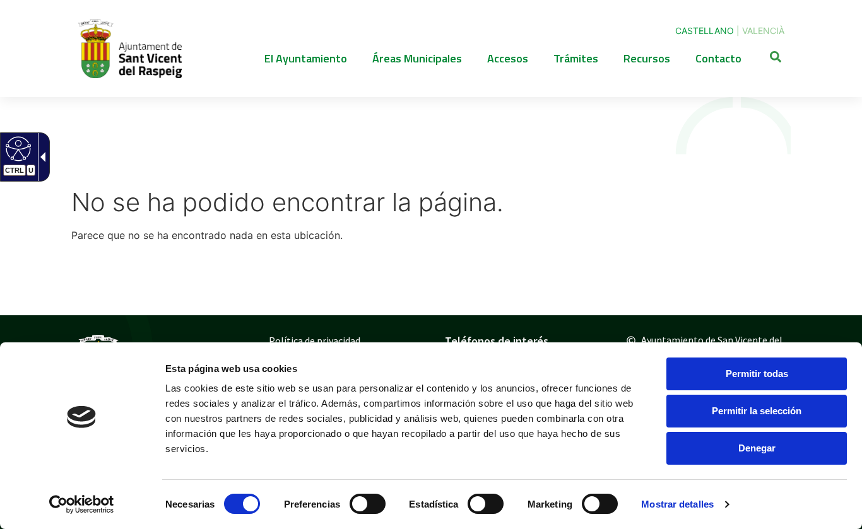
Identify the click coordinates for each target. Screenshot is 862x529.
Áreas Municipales (417, 58)
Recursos (646, 58)
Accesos (507, 58)
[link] (82, 504)
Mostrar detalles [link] (677, 504)
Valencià (763, 30)
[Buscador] (775, 58)
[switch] (368, 504)
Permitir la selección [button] (756, 410)
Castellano (704, 30)
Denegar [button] (757, 448)
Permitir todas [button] (757, 373)
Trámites (575, 58)
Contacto (718, 58)
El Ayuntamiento (305, 58)
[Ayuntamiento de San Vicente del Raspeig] (130, 48)
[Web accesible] (17, 148)
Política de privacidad (314, 340)
